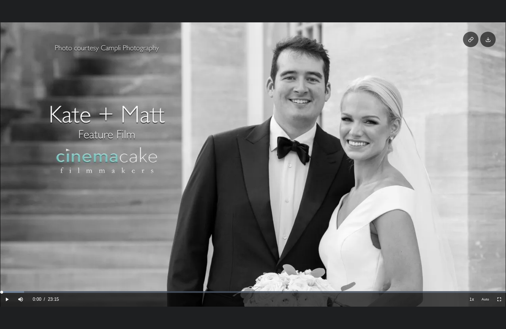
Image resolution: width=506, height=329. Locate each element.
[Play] (7, 299)
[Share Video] (470, 39)
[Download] (488, 39)
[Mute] (21, 299)
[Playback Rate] (471, 299)
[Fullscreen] (499, 299)
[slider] (253, 292)
